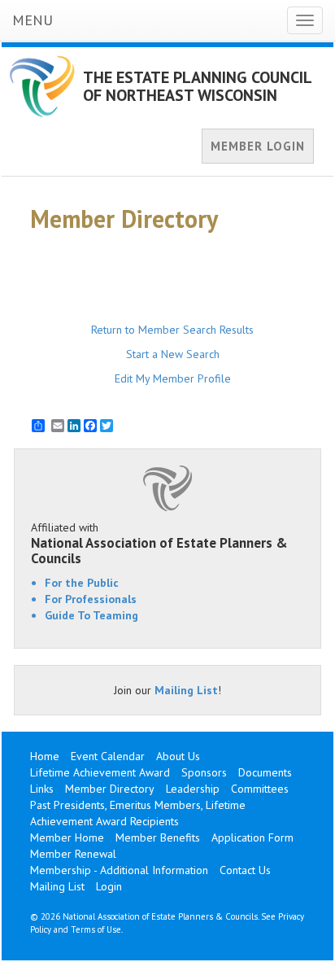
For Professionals (91, 599)
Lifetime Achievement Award (100, 772)
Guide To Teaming (91, 615)
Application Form (252, 837)
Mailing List (186, 690)
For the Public (82, 582)
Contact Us (245, 870)
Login (109, 886)
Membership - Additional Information (119, 870)
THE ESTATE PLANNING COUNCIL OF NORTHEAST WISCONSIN (197, 86)
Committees (260, 788)
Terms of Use (96, 929)
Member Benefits (157, 837)
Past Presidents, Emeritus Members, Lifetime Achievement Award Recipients (138, 813)
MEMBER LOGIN (258, 146)
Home (44, 756)
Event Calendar (108, 756)
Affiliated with (159, 543)
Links (42, 788)
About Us (178, 756)
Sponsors (204, 772)
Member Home (67, 837)
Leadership (193, 788)
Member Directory (109, 788)
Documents (265, 772)
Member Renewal (73, 853)
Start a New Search (173, 354)
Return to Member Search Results (172, 329)
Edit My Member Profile (173, 378)
